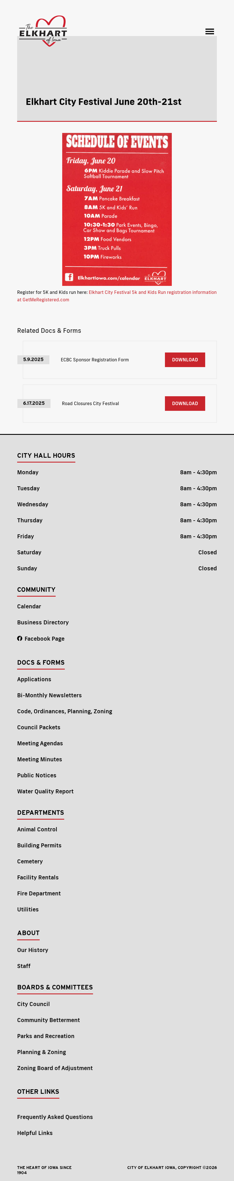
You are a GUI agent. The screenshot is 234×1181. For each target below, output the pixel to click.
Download (185, 360)
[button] (210, 31)
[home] (43, 31)
